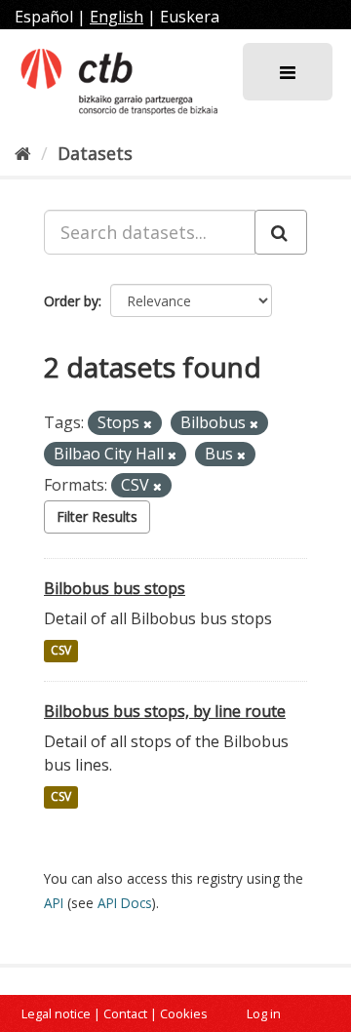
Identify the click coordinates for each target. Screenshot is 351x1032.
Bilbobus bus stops (114, 588)
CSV (61, 651)
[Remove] (147, 424)
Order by (71, 301)
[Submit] (280, 232)
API (53, 902)
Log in (264, 1013)
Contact (125, 1013)
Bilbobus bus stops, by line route (165, 711)
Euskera (189, 16)
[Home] (23, 153)
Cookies (184, 1013)
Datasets (95, 153)
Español (44, 16)
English (116, 16)
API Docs (125, 902)
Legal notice (56, 1013)
